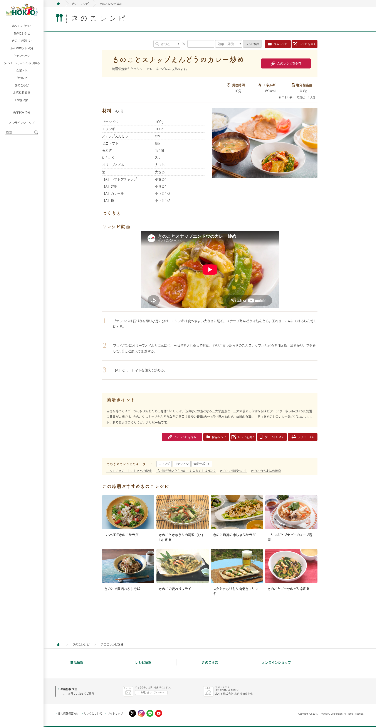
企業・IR (21, 70)
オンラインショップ (21, 122)
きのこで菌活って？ (233, 471)
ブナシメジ (182, 463)
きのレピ (21, 78)
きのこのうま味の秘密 (266, 471)
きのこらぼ (22, 85)
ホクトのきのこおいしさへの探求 (129, 471)
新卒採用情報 (21, 112)
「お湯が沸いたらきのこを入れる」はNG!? (186, 471)
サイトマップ (115, 713)
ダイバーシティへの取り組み (22, 63)
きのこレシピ (21, 33)
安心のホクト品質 (21, 48)
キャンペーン (21, 55)
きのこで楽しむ (22, 40)
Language (22, 100)
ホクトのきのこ (22, 26)
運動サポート (201, 463)
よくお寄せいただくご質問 (78, 693)
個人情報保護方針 (68, 713)
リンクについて (93, 713)
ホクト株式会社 (58, 3)
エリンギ (164, 463)
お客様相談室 (21, 92)
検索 (252, 44)
